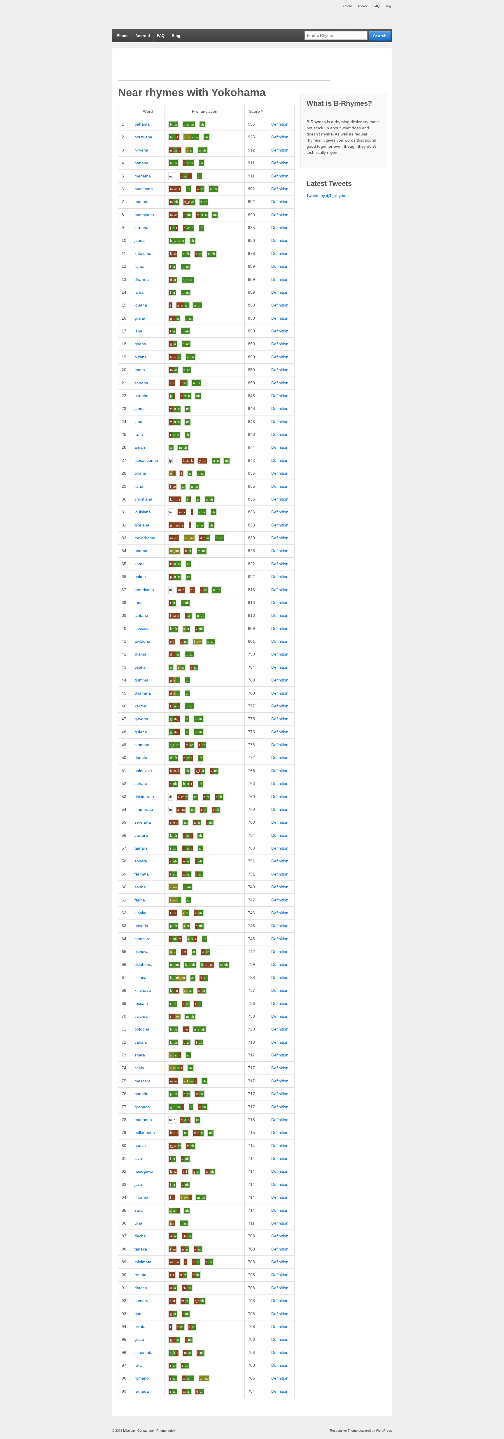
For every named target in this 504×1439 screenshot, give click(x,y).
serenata (142, 822)
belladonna (144, 1132)
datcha (140, 1287)
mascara (142, 1081)
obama (140, 550)
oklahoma (143, 964)
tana (138, 602)
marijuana (143, 188)
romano (141, 1378)
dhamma (142, 693)
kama (139, 563)
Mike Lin (129, 1430)
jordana (141, 227)
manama (142, 176)
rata (138, 1365)
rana (138, 434)
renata (140, 1274)
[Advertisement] (224, 67)
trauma (141, 1016)
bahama (142, 124)
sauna (140, 887)
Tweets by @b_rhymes (327, 195)
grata (139, 1339)
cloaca (140, 977)
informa (141, 1197)
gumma (141, 680)
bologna (141, 1029)
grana (139, 318)
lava (138, 1158)
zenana (141, 383)
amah (139, 447)
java (138, 1184)
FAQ (376, 6)
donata (140, 757)
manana (142, 201)
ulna (138, 1223)
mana (139, 369)
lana (138, 331)
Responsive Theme (344, 1430)
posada (141, 925)
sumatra (142, 1300)
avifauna (142, 641)
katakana (142, 253)
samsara (142, 938)
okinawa (142, 951)
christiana (143, 499)
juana (139, 240)
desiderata (144, 796)
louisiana (142, 512)
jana (138, 421)
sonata (140, 861)
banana (141, 163)
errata (140, 1326)
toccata (141, 1003)
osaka (140, 667)
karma (140, 706)
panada (141, 1093)
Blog (388, 6)
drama (140, 654)
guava (140, 1145)
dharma (141, 279)
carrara (141, 835)
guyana (141, 718)
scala (139, 1067)
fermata (141, 874)
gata (138, 1313)
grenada (142, 1107)
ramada (141, 1391)
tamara (141, 848)
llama (139, 266)
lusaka (140, 912)
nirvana (141, 150)
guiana (140, 732)
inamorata (143, 809)
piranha (141, 395)
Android (363, 6)
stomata (141, 744)
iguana (140, 305)
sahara (140, 783)
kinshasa (142, 990)
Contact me (145, 1430)
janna (139, 408)
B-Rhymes (156, 14)
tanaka (140, 1249)
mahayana (144, 214)
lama (139, 292)
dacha (140, 1236)
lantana (141, 615)
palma (140, 576)
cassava (142, 628)
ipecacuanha (146, 460)
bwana (140, 357)
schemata (143, 1352)
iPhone (348, 6)
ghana (140, 343)
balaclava (143, 770)
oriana (140, 473)
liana (138, 486)
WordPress (384, 1430)
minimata (142, 1262)
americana (144, 589)
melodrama (144, 538)
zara (138, 1210)
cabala (140, 1042)
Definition (279, 124)
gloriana (141, 525)
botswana (143, 137)
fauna (139, 900)
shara (139, 1055)
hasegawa (143, 1171)
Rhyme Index (165, 1430)
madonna (143, 1119)
